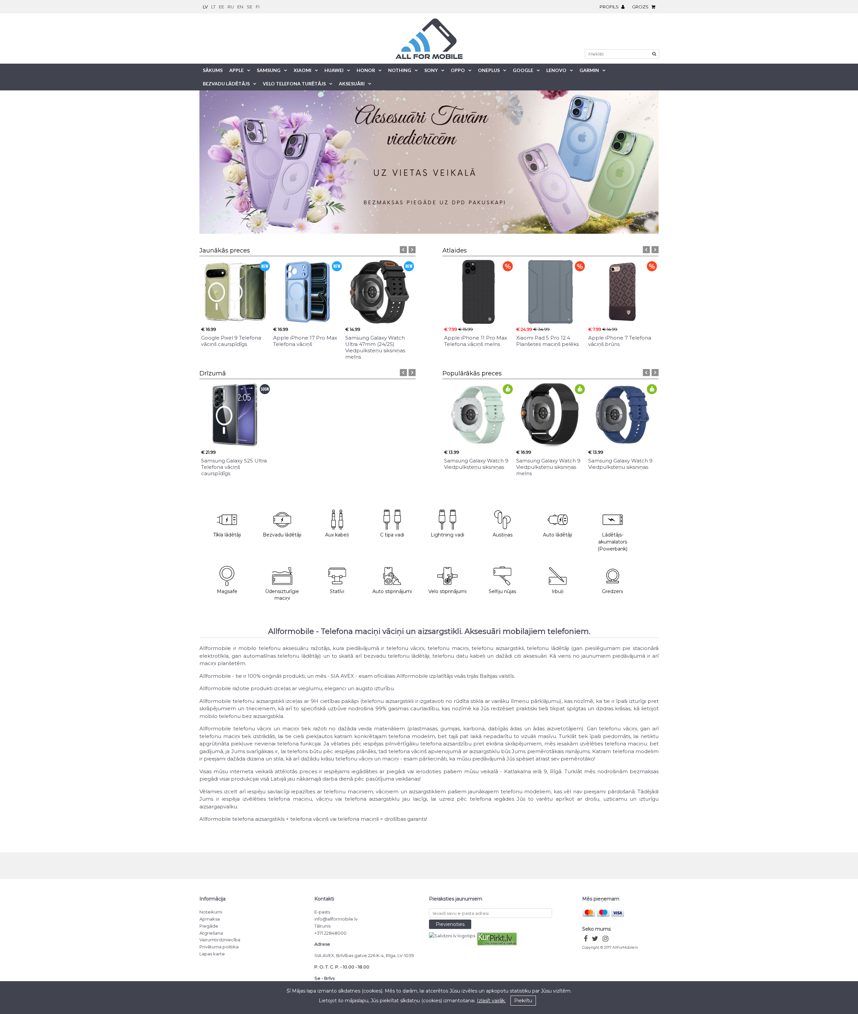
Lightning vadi (447, 535)
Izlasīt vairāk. (491, 1001)
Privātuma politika (219, 946)
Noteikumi (210, 912)
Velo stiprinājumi (447, 591)
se (249, 6)
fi (257, 6)
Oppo (458, 70)
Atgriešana (211, 933)
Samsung (269, 70)
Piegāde (208, 926)
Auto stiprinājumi (392, 591)
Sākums (213, 70)
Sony (431, 70)
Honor (366, 70)
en (240, 6)
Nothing (399, 70)
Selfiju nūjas (502, 591)
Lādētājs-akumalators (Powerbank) (612, 542)
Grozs (641, 6)
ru (231, 6)
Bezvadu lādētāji (282, 535)
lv (205, 6)
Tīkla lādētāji (227, 535)
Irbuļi (557, 591)
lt (213, 6)
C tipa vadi (392, 535)
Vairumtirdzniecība (219, 939)
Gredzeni (612, 591)
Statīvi (337, 591)
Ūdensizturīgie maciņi (282, 594)
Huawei (334, 70)
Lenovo (556, 70)
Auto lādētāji (557, 535)
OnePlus (489, 70)
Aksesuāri (352, 83)
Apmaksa (209, 919)
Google (523, 70)
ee (221, 6)
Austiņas (502, 535)
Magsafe (227, 591)
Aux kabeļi (337, 535)
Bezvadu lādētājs (226, 83)
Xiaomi (302, 70)
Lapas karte (212, 953)
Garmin (589, 70)
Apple (236, 70)
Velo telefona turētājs (294, 83)
